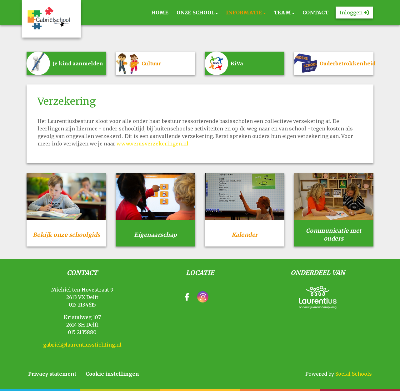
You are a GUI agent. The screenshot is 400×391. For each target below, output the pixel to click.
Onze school (196, 12)
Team (283, 12)
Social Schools (353, 374)
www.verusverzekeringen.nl (152, 143)
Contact (315, 12)
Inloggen (352, 12)
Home (159, 12)
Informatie (244, 12)
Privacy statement (52, 374)
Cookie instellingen (112, 374)
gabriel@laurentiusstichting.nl (82, 345)
